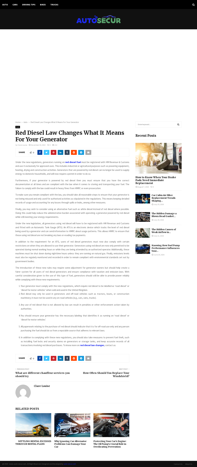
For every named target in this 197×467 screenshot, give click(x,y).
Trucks (54, 4)
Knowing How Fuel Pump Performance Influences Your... (166, 248)
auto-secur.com (70, 464)
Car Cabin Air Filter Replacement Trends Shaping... (163, 198)
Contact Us (178, 464)
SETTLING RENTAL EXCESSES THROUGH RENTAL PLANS (33, 442)
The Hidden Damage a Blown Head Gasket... (164, 215)
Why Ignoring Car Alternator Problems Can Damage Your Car (70, 444)
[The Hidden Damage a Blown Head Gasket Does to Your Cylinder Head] (142, 217)
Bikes (43, 4)
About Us (188, 464)
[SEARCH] (178, 124)
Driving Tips (28, 4)
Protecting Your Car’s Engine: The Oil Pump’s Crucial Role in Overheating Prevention (109, 444)
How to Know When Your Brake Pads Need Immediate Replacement (155, 180)
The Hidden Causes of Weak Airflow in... (164, 231)
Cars (15, 4)
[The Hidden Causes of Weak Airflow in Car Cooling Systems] (142, 233)
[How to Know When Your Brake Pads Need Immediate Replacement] (158, 158)
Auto (5, 4)
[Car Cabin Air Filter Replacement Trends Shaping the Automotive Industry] (142, 198)
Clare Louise (22, 145)
